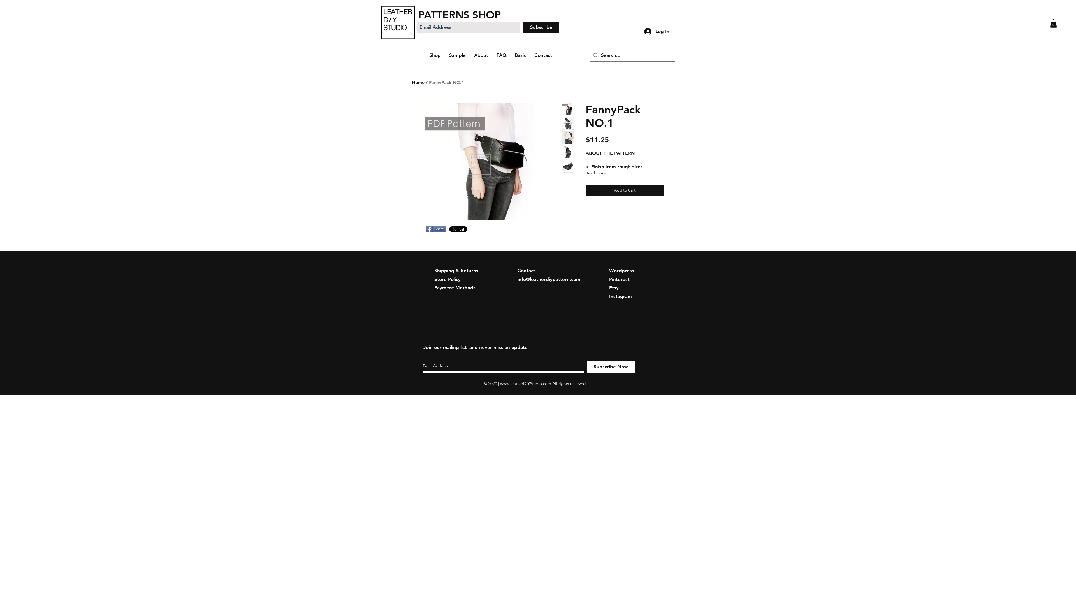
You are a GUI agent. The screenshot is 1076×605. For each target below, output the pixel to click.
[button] (1053, 23)
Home (418, 82)
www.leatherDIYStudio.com (525, 383)
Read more (596, 173)
